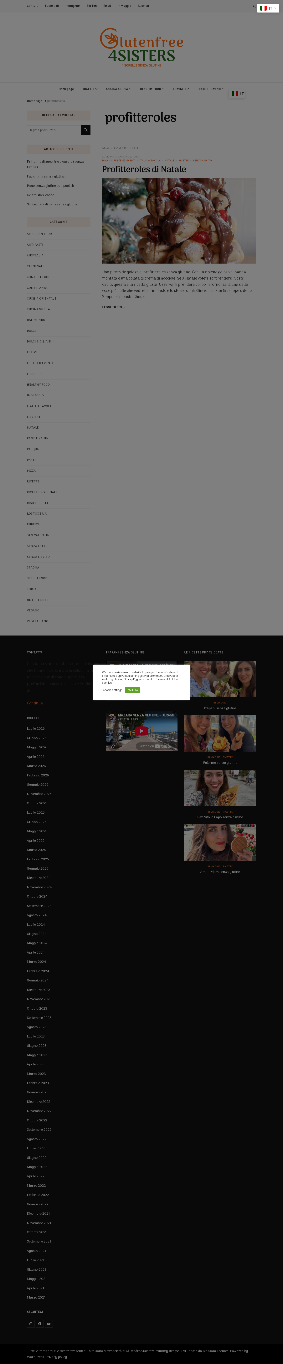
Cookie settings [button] (112, 690)
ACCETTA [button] (133, 690)
